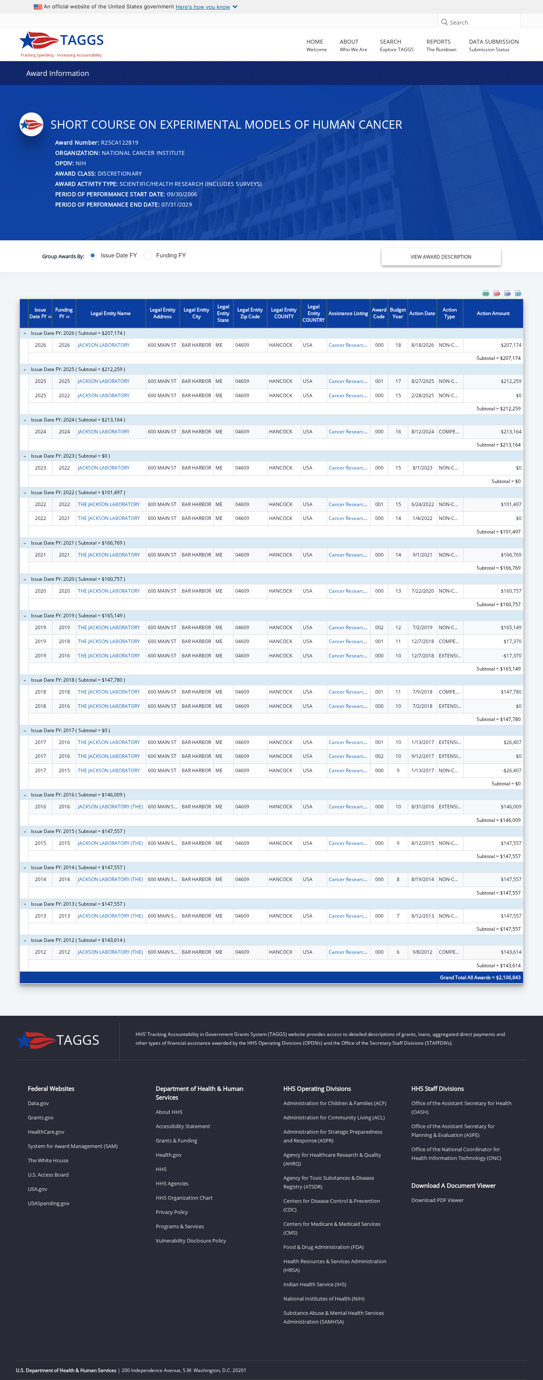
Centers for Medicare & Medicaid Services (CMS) (331, 1228)
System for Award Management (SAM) (73, 1146)
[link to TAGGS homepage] (77, 42)
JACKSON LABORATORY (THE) (110, 806)
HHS (161, 1169)
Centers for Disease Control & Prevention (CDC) (331, 1205)
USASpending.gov (49, 1203)
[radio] (112, 255)
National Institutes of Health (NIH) (324, 1298)
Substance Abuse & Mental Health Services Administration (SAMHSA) (333, 1317)
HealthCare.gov (46, 1131)
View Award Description (441, 256)
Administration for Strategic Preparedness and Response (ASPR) (332, 1136)
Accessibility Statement (183, 1126)
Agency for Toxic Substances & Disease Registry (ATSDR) (328, 1182)
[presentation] (271, 642)
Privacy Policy (172, 1212)
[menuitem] (486, 293)
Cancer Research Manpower (360, 345)
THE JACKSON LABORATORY (109, 504)
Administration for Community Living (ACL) (334, 1117)
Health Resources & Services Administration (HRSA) (334, 1266)
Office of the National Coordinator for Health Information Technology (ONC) (456, 1154)
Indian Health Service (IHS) (314, 1284)
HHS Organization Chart (184, 1197)
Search (459, 22)
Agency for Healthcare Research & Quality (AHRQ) (332, 1159)
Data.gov (38, 1103)
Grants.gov (41, 1117)
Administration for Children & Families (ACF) (334, 1103)
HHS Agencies (172, 1183)
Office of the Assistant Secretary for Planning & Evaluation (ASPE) (453, 1130)
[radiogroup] (193, 255)
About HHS (169, 1111)
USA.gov (37, 1189)
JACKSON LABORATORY (104, 345)
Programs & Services (180, 1226)
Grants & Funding (176, 1140)
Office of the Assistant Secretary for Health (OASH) (461, 1107)
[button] (444, 21)
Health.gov (169, 1154)
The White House (48, 1160)
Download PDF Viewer (437, 1200)
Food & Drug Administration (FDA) (323, 1247)
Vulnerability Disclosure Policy (191, 1240)
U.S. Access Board (48, 1174)
